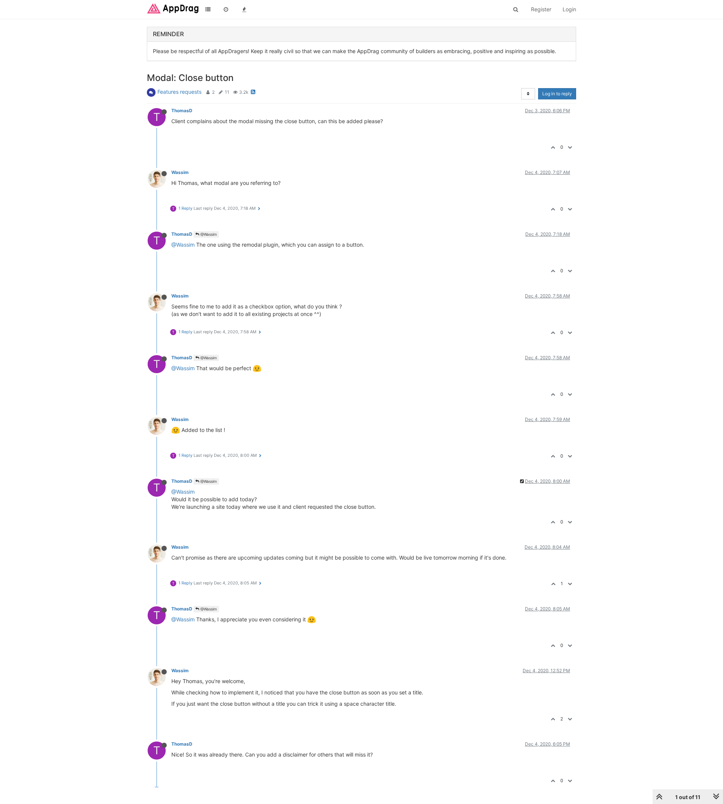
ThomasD (181, 110)
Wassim (180, 172)
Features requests (179, 91)
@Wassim (208, 234)
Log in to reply (557, 93)
